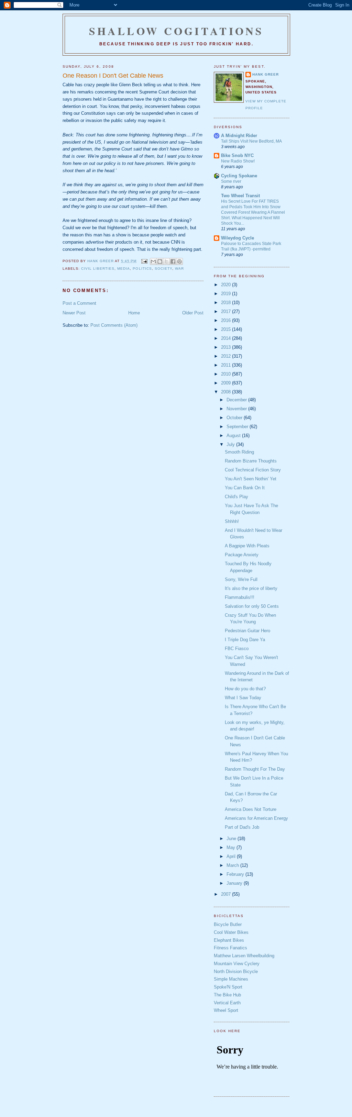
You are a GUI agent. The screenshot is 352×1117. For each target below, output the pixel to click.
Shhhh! (232, 521)
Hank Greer (265, 74)
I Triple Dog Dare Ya (245, 639)
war (179, 268)
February (236, 874)
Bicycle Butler (228, 924)
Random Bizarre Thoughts (251, 460)
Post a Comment (79, 303)
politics (142, 268)
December (237, 399)
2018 (226, 302)
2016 (226, 320)
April (232, 856)
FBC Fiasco (237, 648)
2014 (226, 338)
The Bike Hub (227, 994)
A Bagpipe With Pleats (247, 545)
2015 (226, 329)
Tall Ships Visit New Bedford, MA (251, 141)
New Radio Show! (238, 161)
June (232, 838)
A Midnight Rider (239, 135)
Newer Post (74, 312)
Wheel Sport (226, 1010)
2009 (226, 383)
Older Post (193, 312)
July (231, 444)
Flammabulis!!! (239, 597)
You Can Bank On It (245, 487)
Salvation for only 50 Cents (252, 606)
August (234, 435)
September (238, 426)
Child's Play (236, 496)
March (233, 865)
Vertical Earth (227, 1002)
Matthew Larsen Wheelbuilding (244, 955)
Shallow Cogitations (176, 31)
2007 (226, 894)
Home (134, 312)
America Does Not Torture (250, 809)
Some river (231, 181)
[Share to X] (166, 261)
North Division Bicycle (236, 971)
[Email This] (153, 261)
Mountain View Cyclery (237, 963)
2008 (226, 391)
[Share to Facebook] (172, 261)
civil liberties (97, 268)
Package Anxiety (241, 554)
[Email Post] (144, 261)
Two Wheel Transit (240, 195)
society (163, 268)
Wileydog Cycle (237, 238)
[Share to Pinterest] (179, 261)
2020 (226, 284)
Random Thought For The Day (255, 769)
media (123, 268)
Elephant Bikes (229, 940)
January (235, 883)
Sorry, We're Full (241, 579)
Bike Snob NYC (237, 155)
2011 (226, 365)
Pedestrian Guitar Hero (247, 630)
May (231, 847)
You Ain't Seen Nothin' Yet (250, 478)
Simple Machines (231, 979)
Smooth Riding (239, 452)
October (235, 417)
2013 (226, 347)
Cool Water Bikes (231, 932)
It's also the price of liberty (251, 588)
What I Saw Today (243, 697)
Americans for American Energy (256, 818)
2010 (226, 374)
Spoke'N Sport (228, 987)
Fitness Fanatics (230, 947)
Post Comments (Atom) (114, 325)
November (237, 408)
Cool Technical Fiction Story (253, 469)
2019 (226, 293)
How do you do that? (245, 688)
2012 (226, 356)
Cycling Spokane (239, 175)
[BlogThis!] (159, 261)
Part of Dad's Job (242, 827)
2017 (226, 311)
